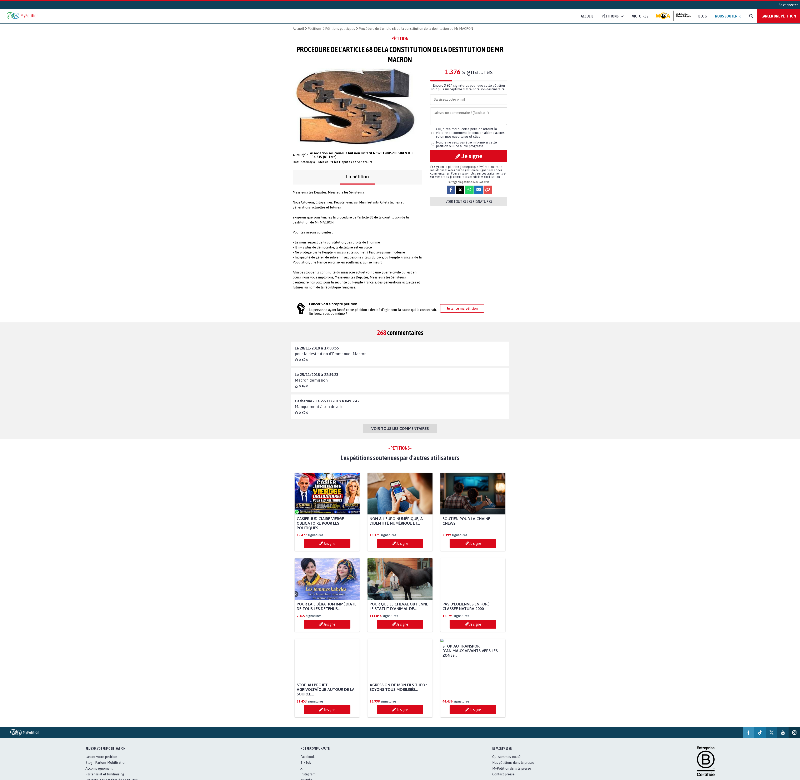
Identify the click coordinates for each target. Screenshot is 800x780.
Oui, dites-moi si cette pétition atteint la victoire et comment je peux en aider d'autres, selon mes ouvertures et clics (470, 132)
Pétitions (314, 28)
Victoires (640, 16)
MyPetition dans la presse (511, 768)
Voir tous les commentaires (400, 428)
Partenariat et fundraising (104, 774)
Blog (702, 16)
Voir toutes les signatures (469, 201)
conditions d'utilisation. (484, 176)
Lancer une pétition (778, 16)
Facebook (307, 757)
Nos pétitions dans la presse (513, 762)
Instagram (307, 774)
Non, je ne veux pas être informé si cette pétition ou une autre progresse (466, 144)
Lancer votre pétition (101, 757)
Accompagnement (99, 768)
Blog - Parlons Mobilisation (105, 762)
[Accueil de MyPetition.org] (23, 16)
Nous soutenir (728, 16)
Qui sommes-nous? (506, 757)
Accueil (587, 16)
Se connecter (788, 4)
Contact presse (503, 774)
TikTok (305, 762)
